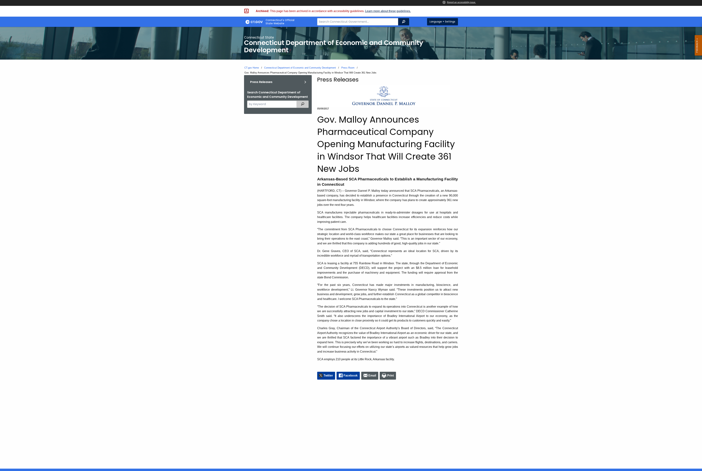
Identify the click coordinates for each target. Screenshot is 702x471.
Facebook (351, 375)
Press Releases (261, 82)
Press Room (347, 67)
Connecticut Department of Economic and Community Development (300, 67)
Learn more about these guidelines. (388, 11)
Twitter (328, 375)
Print (390, 375)
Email (372, 375)
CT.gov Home (251, 67)
